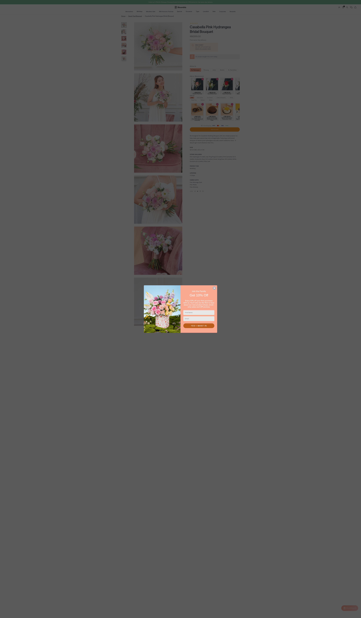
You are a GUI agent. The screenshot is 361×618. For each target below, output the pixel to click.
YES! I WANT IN (199, 326)
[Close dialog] (214, 288)
